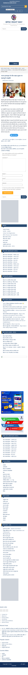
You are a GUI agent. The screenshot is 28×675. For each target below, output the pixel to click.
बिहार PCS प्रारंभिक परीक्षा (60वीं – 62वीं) (11, 293)
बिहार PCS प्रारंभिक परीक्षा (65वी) (9, 287)
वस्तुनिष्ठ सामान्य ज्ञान (7, 244)
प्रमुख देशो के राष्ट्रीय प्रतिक (8, 569)
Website (4, 183)
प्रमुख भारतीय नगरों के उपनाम (8, 567)
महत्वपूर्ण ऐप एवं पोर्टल (7, 478)
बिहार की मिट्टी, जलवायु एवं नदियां (9, 339)
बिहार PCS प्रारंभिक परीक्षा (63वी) (9, 291)
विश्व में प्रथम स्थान (6, 534)
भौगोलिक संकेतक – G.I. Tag (8, 480)
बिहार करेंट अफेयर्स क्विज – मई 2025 (10, 262)
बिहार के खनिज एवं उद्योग (7, 338)
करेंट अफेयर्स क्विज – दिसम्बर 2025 (10, 441)
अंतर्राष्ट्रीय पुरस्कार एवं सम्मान (8, 575)
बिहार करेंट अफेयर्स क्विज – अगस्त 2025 (11, 256)
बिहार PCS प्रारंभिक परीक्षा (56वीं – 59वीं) (11, 295)
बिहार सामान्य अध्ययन (7, 236)
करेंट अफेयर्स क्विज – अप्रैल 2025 (9, 456)
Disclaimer (4, 619)
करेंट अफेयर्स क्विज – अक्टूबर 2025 (10, 445)
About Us (4, 616)
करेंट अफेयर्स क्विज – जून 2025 (9, 452)
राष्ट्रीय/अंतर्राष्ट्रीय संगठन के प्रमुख (10, 481)
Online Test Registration (9, 233)
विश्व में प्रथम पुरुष (6, 535)
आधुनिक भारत (5, 499)
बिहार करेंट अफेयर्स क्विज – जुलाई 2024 (10, 267)
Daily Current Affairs (7, 644)
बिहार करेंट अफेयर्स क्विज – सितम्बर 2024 (11, 264)
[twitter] (19, 11)
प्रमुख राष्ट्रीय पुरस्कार (7, 563)
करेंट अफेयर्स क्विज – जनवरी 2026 (10, 439)
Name (4, 173)
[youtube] (21, 11)
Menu (15, 63)
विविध (4, 491)
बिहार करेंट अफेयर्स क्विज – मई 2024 (10, 271)
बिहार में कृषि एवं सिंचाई (7, 336)
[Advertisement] (14, 46)
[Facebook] (16, 11)
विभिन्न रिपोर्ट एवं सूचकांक (7, 483)
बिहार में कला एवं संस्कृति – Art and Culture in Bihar (14, 317)
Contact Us (4, 614)
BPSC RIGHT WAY (14, 22)
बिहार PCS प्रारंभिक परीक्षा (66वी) (9, 285)
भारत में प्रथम (5, 552)
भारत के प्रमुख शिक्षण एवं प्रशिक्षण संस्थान (11, 560)
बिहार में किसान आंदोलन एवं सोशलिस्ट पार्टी (11, 345)
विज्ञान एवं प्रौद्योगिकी (7, 468)
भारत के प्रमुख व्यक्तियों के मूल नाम (9, 562)
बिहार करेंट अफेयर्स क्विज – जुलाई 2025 (10, 258)
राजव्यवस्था (5, 510)
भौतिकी (4, 518)
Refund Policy (5, 622)
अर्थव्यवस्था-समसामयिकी (7, 470)
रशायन (4, 520)
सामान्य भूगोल (5, 509)
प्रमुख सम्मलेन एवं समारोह (8, 489)
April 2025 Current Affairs (9, 139)
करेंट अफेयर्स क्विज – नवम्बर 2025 (9, 443)
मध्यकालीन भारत (6, 503)
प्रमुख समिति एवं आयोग (7, 485)
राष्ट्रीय (8, 141)
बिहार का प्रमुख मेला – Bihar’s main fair (11, 324)
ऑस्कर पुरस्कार (6, 573)
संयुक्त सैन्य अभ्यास (6, 476)
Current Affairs (18, 139)
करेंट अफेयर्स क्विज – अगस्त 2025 (9, 449)
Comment (5, 157)
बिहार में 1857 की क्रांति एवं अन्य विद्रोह (10, 352)
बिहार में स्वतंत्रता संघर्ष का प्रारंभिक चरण (11, 350)
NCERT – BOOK (6, 231)
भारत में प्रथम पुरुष (6, 556)
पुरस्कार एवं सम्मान (6, 474)
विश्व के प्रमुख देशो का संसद (8, 537)
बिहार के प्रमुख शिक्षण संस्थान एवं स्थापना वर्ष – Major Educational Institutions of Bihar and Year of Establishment (14, 320)
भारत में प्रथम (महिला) (7, 554)
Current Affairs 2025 (16, 68)
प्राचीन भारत (5, 501)
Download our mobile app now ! (9, 2)
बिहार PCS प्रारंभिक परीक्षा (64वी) (9, 289)
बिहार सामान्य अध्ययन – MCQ (9, 246)
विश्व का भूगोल (5, 507)
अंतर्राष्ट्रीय (5, 467)
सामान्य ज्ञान (5, 242)
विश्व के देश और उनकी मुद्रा (8, 543)
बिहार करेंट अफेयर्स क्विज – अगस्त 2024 (11, 266)
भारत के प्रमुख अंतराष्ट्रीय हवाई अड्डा (10, 565)
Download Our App (6, 6)
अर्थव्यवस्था (5, 512)
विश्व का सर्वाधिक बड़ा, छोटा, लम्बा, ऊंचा (10, 547)
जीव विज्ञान (5, 516)
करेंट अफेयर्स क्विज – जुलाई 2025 (9, 451)
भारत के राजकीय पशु (7, 558)
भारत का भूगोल (5, 505)
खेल (3, 472)
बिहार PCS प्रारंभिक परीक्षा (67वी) (9, 283)
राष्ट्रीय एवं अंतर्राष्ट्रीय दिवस (8, 549)
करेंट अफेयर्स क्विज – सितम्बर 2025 (10, 447)
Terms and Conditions (7, 620)
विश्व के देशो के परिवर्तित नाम (8, 539)
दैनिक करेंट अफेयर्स (6, 238)
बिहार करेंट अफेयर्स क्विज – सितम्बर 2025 (11, 254)
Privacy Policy (5, 617)
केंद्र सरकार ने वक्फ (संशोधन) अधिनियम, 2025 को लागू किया (12, 148)
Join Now (14, 135)
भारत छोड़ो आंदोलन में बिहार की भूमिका (10, 343)
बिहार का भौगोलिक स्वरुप (7, 341)
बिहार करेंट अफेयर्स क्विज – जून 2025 (10, 260)
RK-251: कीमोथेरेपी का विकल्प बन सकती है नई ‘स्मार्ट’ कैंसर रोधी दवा (15, 628)
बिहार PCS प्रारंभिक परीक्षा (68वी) (9, 280)
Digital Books (6, 229)
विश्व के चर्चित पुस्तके (7, 545)
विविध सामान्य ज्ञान (6, 514)
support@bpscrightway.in (15, 1)
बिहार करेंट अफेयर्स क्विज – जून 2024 (10, 269)
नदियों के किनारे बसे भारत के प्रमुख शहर (10, 571)
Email (4, 178)
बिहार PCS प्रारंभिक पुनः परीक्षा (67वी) (10, 282)
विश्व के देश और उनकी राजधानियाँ (9, 541)
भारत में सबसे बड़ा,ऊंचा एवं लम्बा (9, 550)
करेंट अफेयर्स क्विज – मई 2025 (9, 454)
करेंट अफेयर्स (5, 240)
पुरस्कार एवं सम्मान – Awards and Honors (12, 528)
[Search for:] (14, 28)
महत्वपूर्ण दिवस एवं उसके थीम (8, 487)
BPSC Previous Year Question (10, 235)
